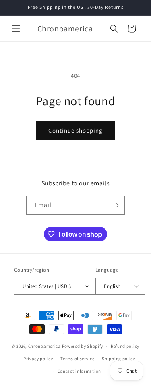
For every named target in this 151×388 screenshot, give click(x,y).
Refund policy (125, 346)
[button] (16, 28)
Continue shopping (75, 130)
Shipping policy (118, 358)
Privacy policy (38, 358)
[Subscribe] (115, 205)
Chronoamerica (44, 346)
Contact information (79, 371)
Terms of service (77, 358)
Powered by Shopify (82, 346)
